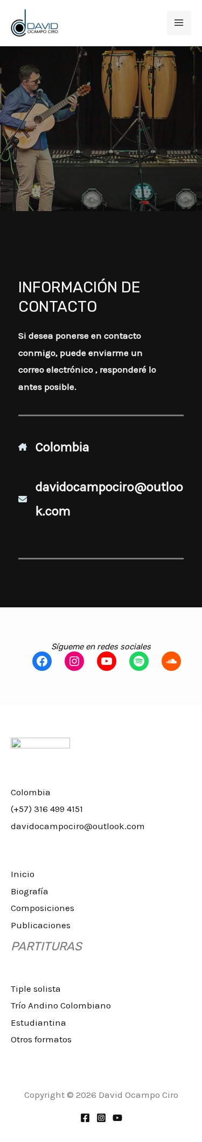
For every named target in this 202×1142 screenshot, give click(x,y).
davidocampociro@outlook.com (78, 826)
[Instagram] (101, 1118)
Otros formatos (41, 1039)
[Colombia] (53, 447)
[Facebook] (85, 1118)
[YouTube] (117, 1118)
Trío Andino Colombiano (61, 1005)
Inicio (22, 873)
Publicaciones (41, 925)
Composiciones (42, 907)
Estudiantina (38, 1022)
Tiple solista (36, 988)
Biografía (29, 891)
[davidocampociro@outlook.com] (101, 499)
